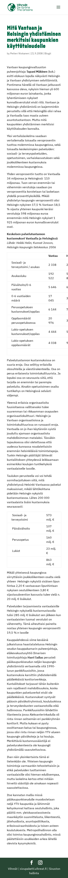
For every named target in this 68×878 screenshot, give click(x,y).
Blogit (47, 53)
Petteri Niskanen (19, 53)
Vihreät (13, 869)
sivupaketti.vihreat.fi (33, 869)
